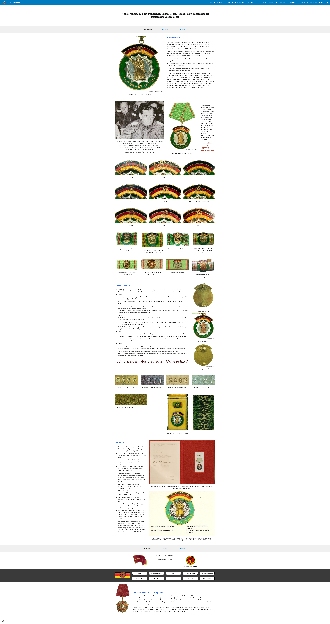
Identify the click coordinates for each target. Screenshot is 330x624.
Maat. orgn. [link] (272, 2)
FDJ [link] (257, 2)
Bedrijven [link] (283, 2)
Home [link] (211, 2)
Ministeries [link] (239, 2)
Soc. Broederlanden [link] (316, 2)
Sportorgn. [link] (293, 2)
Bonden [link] (249, 2)
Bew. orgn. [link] (228, 2)
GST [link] (263, 2)
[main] (165, 15)
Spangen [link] (303, 2)
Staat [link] (219, 2)
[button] (328, 2)
